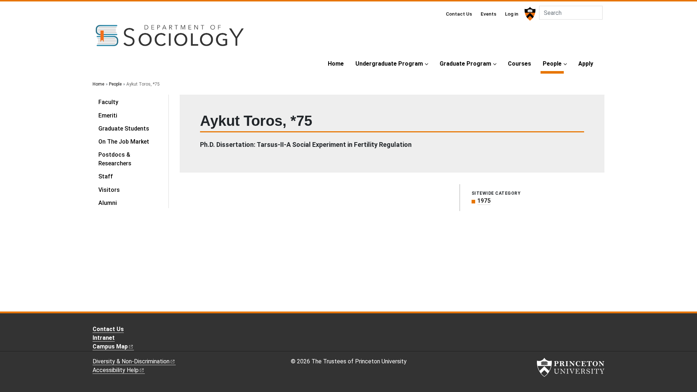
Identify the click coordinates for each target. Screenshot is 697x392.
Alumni (107, 202)
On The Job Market (123, 141)
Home (336, 63)
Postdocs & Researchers (114, 159)
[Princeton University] (529, 14)
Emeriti (107, 115)
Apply (585, 63)
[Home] (170, 38)
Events (488, 14)
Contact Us (459, 14)
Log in (511, 14)
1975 (483, 200)
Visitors (109, 189)
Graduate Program (465, 63)
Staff (105, 176)
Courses (519, 63)
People (553, 63)
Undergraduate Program (389, 63)
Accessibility (116, 370)
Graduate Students (123, 128)
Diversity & (131, 361)
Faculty (108, 102)
